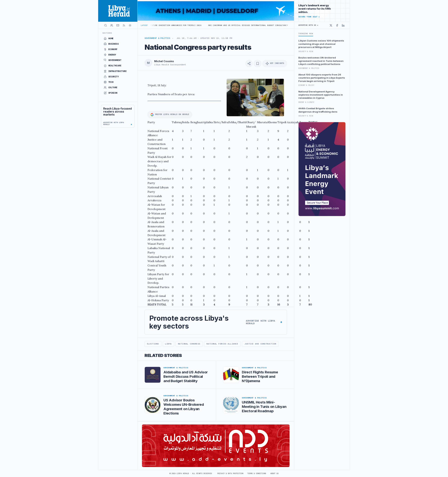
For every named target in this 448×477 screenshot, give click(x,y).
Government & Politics (157, 38)
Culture (112, 87)
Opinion (112, 93)
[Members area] (111, 25)
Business (113, 44)
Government (114, 60)
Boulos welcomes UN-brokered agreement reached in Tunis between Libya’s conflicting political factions (321, 60)
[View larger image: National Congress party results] (255, 97)
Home (111, 38)
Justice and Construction (260, 344)
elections (153, 344)
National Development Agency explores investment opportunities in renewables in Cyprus (320, 94)
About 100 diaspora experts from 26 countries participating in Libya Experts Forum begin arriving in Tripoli (321, 77)
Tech (111, 82)
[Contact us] (117, 25)
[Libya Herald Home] (117, 11)
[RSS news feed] (123, 25)
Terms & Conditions (256, 473)
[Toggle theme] (130, 25)
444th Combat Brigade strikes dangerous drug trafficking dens (317, 110)
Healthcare (114, 65)
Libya (168, 344)
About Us (274, 473)
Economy (112, 49)
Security (113, 76)
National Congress (189, 344)
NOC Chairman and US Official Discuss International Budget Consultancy (220, 25)
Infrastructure (117, 71)
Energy (112, 55)
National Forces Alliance (222, 344)
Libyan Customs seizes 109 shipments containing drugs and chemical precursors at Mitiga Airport (321, 43)
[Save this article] (257, 63)
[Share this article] (249, 63)
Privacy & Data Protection (230, 473)
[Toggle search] (105, 25)
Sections (107, 33)
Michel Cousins (164, 61)
